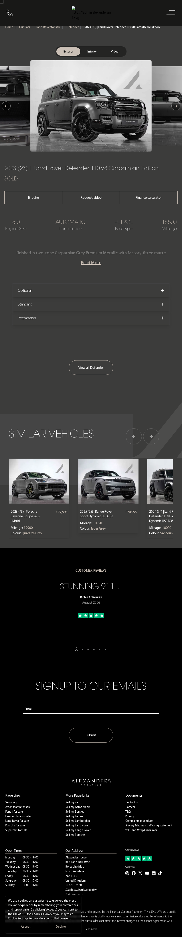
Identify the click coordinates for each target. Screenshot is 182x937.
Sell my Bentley (74, 811)
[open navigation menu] (170, 12)
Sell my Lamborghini (78, 820)
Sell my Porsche (75, 834)
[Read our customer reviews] (151, 858)
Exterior (68, 51)
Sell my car (72, 802)
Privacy (129, 816)
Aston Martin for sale (18, 807)
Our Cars (24, 27)
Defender (73, 27)
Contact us (131, 802)
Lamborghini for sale (18, 816)
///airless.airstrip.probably (81, 889)
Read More (91, 262)
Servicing (11, 802)
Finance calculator (149, 197)
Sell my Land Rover (77, 825)
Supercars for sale (16, 830)
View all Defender (91, 367)
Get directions (74, 894)
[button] (76, 649)
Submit (91, 735)
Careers (130, 807)
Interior (92, 51)
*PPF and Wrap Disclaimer (141, 830)
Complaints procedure (139, 820)
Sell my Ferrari (74, 816)
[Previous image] (6, 105)
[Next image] (175, 105)
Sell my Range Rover (78, 830)
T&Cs (128, 811)
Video (115, 51)
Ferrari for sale (14, 811)
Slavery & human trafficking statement (148, 825)
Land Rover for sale (48, 27)
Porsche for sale (15, 825)
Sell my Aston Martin (78, 807)
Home (9, 27)
